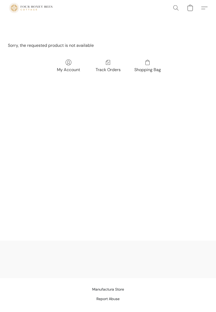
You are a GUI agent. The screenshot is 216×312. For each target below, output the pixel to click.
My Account (68, 69)
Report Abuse (108, 298)
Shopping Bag (147, 69)
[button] (30, 8)
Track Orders (108, 69)
